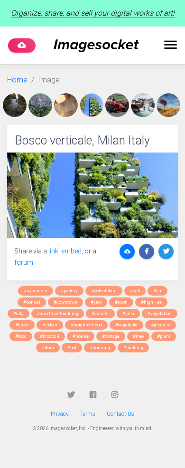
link (53, 251)
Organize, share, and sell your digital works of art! (93, 13)
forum (23, 262)
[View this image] (15, 105)
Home (17, 79)
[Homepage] (96, 45)
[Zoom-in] (92, 195)
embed (71, 251)
